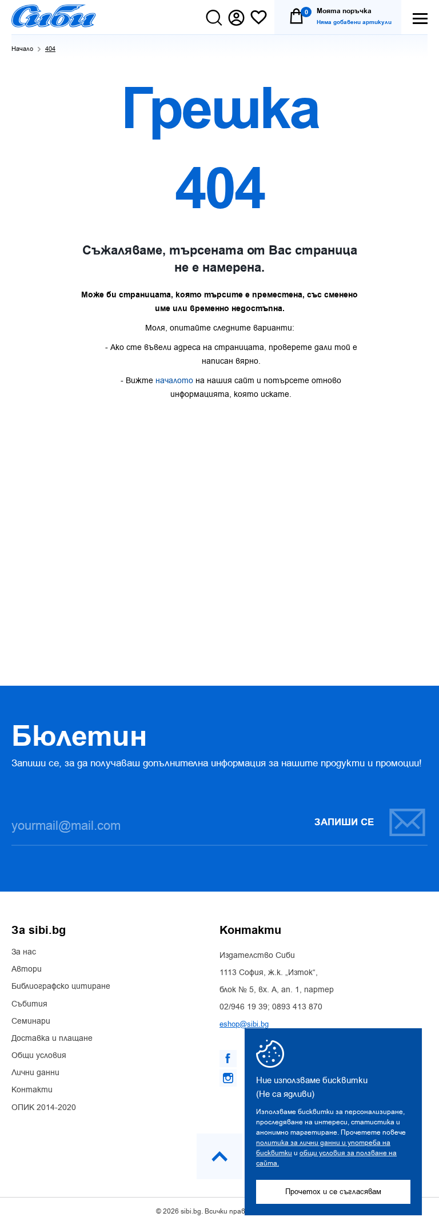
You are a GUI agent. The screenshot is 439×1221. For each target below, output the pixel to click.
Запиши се (344, 822)
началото (174, 380)
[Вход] (236, 18)
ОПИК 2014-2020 (43, 1108)
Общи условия (38, 1056)
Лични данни (35, 1073)
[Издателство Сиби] (53, 16)
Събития (29, 1004)
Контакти (32, 1090)
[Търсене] (214, 18)
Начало (22, 49)
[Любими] (259, 18)
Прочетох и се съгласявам (333, 1191)
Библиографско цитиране (60, 986)
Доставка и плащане (52, 1038)
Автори (26, 969)
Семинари (30, 1021)
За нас (23, 952)
